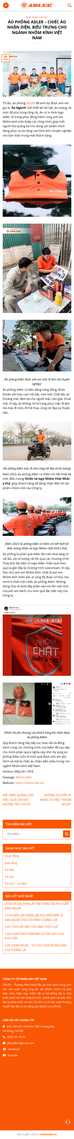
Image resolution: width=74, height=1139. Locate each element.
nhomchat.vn (48, 1134)
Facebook (14, 1049)
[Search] (68, 5)
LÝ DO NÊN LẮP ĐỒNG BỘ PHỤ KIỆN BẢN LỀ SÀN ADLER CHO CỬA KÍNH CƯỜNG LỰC (34, 917)
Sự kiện (10, 870)
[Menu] (6, 5)
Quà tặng (32, 17)
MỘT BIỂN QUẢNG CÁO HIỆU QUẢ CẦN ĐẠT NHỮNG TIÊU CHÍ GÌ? (18, 799)
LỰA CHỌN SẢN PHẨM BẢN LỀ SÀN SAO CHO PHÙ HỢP (34, 936)
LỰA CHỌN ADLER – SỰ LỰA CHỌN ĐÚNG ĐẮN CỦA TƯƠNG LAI (35, 947)
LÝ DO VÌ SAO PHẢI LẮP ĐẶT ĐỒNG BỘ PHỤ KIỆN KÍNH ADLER (37, 906)
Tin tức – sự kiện (16, 884)
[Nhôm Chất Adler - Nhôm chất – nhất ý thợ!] (37, 5)
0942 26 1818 (16, 1037)
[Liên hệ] (68, 1122)
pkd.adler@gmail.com (20, 1043)
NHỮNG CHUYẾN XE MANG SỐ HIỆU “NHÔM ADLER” (55, 799)
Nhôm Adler (24, 777)
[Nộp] (66, 833)
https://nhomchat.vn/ (29, 783)
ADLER (30, 103)
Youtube (13, 1055)
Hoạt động (12, 856)
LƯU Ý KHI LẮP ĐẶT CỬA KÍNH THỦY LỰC (31, 927)
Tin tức (43, 17)
